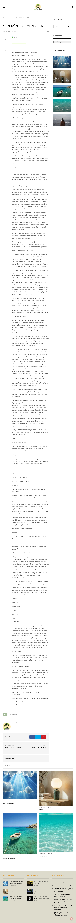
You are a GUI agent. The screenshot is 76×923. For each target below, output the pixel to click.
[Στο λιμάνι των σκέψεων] (62, 91)
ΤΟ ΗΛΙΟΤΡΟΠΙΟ (38, 891)
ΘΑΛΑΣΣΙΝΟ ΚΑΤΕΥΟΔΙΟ (39, 747)
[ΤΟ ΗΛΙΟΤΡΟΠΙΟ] (30, 890)
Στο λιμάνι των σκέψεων (61, 92)
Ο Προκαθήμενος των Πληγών (41, 898)
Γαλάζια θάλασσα (60, 107)
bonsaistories (7, 31)
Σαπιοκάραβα (62, 882)
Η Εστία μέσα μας (66, 885)
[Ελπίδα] (62, 76)
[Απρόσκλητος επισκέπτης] (62, 62)
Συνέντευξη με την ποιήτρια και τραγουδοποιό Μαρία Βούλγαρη (63, 889)
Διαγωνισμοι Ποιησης (40, 896)
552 (36, 900)
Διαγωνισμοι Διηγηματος (41, 881)
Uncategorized (7, 22)
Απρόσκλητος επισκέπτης (62, 63)
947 (36, 893)
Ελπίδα (57, 78)
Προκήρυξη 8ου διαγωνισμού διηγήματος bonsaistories (63, 901)
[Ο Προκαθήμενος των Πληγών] (30, 898)
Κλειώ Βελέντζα (14, 714)
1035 (37, 885)
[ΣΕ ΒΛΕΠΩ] (30, 882)
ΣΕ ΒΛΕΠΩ (37, 883)
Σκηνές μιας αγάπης (60, 120)
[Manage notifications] (71, 918)
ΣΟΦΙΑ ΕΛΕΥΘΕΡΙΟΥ (60, 912)
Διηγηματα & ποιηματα (9, 800)
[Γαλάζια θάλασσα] (62, 105)
